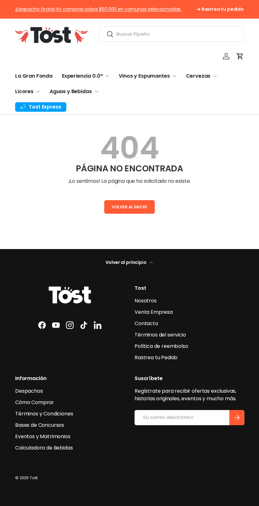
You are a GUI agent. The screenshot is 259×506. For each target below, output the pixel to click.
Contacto (146, 323)
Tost (34, 477)
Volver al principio (126, 262)
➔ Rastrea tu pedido (220, 9)
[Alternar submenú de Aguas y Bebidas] (96, 91)
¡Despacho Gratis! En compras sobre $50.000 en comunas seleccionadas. (98, 9)
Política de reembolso (161, 346)
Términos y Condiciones (44, 413)
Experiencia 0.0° (82, 76)
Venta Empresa (154, 312)
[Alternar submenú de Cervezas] (215, 76)
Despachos (29, 391)
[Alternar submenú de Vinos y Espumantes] (174, 76)
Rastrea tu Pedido (156, 357)
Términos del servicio (160, 334)
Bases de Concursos (39, 425)
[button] (240, 56)
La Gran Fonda (33, 76)
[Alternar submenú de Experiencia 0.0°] (107, 76)
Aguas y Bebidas (71, 91)
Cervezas (198, 76)
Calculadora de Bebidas (44, 447)
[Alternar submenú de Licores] (38, 91)
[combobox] (171, 34)
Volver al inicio (129, 207)
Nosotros (146, 300)
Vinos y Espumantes (144, 76)
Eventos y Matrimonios (42, 436)
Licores (24, 91)
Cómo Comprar (34, 402)
